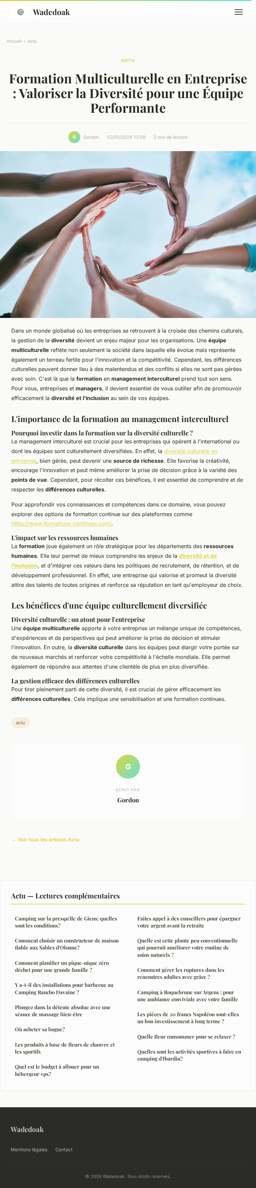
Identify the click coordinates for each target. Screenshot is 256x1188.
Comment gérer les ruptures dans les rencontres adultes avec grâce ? (180, 973)
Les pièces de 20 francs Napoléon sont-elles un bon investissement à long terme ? (188, 1018)
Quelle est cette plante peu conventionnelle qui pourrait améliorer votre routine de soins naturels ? (187, 947)
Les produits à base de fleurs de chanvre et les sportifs (65, 1048)
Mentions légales (29, 1149)
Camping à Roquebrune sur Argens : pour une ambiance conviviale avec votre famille (187, 996)
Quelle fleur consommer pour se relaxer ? (186, 1036)
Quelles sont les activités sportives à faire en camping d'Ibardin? (189, 1055)
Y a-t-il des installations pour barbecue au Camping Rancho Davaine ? (64, 988)
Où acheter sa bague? (40, 1029)
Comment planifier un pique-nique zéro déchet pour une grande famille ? (62, 966)
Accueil (14, 41)
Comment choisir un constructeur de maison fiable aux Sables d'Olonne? (67, 944)
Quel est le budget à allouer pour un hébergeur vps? (57, 1070)
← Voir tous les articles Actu (45, 839)
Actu (32, 41)
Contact (64, 1149)
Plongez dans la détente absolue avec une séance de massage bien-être (63, 1011)
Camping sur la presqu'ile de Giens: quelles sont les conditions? (66, 922)
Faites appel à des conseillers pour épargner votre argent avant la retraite (189, 922)
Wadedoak (51, 12)
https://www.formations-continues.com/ (61, 523)
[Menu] (238, 12)
